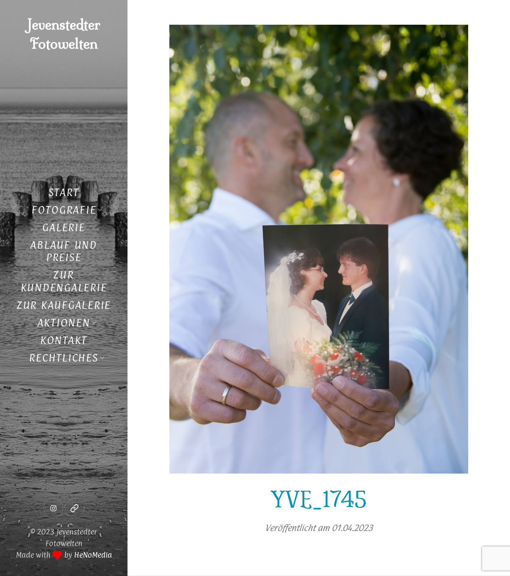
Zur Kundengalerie (64, 281)
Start (64, 192)
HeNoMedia (93, 554)
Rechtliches (63, 358)
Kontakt (63, 340)
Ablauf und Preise (63, 251)
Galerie (63, 227)
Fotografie (63, 210)
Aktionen (63, 323)
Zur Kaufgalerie (64, 305)
